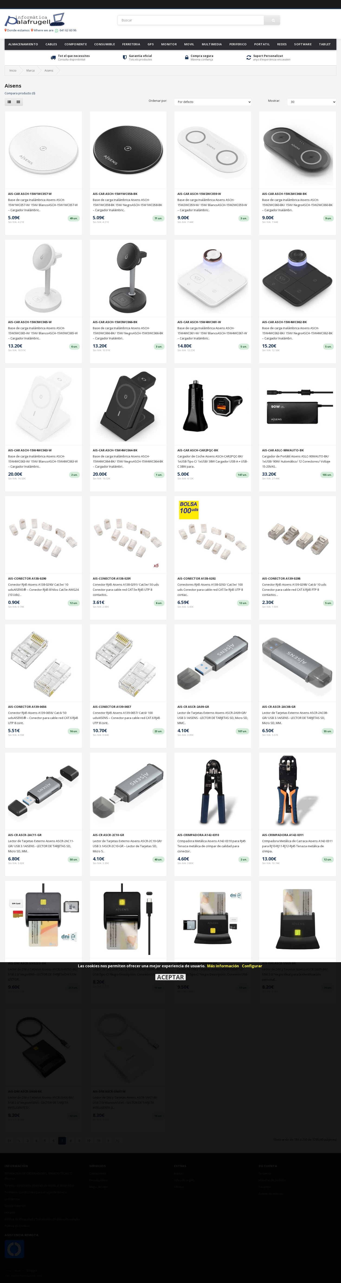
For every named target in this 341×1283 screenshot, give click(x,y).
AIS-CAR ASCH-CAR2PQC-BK (197, 450)
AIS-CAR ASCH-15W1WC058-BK (115, 194)
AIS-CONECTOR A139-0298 (281, 578)
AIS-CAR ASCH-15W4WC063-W (30, 450)
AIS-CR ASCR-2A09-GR (193, 707)
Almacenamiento (23, 44)
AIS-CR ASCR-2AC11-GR (25, 835)
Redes (282, 44)
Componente (75, 44)
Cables (51, 44)
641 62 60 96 (67, 30)
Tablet (325, 44)
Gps (151, 44)
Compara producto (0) (20, 93)
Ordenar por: (158, 100)
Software (302, 44)
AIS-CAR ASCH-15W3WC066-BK (115, 322)
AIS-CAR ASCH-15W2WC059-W (199, 194)
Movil (189, 44)
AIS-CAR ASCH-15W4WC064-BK (115, 450)
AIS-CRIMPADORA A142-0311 (283, 835)
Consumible (104, 44)
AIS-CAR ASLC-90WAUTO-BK (283, 450)
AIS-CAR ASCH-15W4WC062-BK (284, 322)
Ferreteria (131, 44)
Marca (30, 70)
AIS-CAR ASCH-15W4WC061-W (199, 322)
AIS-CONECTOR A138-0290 (27, 578)
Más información (223, 965)
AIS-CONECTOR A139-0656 (27, 707)
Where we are (43, 30)
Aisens (49, 70)
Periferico (238, 44)
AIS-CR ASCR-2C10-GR (108, 835)
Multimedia (212, 44)
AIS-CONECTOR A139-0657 (112, 707)
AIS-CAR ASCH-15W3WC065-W (30, 322)
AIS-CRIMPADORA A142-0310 (198, 835)
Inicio (13, 70)
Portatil (262, 44)
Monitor (169, 44)
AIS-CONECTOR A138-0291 (112, 578)
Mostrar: (274, 100)
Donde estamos (18, 30)
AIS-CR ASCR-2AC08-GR (279, 707)
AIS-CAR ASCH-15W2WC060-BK (284, 194)
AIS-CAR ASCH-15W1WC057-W (30, 194)
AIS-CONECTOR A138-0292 (196, 578)
